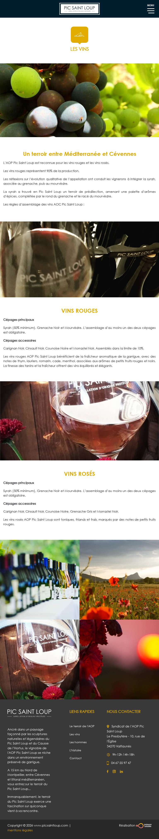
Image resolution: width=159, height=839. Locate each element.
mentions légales (20, 830)
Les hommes (78, 742)
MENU (150, 5)
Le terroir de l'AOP (82, 726)
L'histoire (75, 750)
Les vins (75, 734)
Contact (76, 758)
